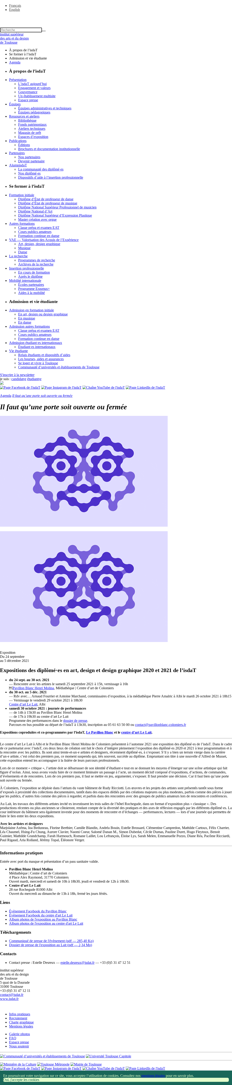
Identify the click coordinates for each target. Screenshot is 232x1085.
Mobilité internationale (25, 280)
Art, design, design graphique (39, 244)
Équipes (15, 104)
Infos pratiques (19, 1014)
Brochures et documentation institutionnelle (49, 149)
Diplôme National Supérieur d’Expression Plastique (55, 215)
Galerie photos (19, 1034)
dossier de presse (75, 721)
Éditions (24, 145)
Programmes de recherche (36, 260)
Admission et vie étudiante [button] (28, 58)
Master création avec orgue (37, 219)
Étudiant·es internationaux (37, 347)
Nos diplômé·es (29, 173)
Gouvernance (27, 92)
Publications (18, 141)
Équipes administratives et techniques (44, 108)
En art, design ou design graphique (43, 314)
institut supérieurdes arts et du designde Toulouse (14, 38)
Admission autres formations (29, 326)
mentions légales (153, 1076)
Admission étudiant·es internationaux (35, 343)
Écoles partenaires (31, 285)
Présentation (18, 80)
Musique (24, 248)
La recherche (18, 256)
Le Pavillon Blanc (99, 732)
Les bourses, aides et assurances (41, 359)
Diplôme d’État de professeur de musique (47, 203)
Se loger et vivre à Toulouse (38, 363)
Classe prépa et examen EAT (38, 228)
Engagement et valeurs (34, 88)
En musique (26, 318)
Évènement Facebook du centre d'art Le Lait (40, 915)
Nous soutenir (19, 1046)
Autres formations (22, 223)
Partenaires (17, 153)
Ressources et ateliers (24, 116)
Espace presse (28, 100)
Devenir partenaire (31, 161)
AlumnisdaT (18, 165)
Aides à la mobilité (31, 293)
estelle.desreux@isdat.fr (77, 962)
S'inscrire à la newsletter (17, 375)
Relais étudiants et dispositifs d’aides (44, 355)
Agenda (14, 62)
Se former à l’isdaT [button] (22, 54)
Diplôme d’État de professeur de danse (45, 199)
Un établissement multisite (37, 96)
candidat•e (18, 379)
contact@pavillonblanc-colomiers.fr (160, 725)
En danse (24, 322)
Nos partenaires (29, 157)
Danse (22, 252)
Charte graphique (21, 1022)
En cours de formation (34, 272)
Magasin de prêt (29, 133)
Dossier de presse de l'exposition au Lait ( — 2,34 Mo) (50, 945)
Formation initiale (21, 195)
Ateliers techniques (31, 128)
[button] (116, 17)
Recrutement (18, 1018)
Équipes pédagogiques (34, 112)
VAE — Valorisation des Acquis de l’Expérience (44, 240)
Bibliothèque (27, 120)
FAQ (12, 1038)
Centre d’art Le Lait (23, 704)
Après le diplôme (30, 276)
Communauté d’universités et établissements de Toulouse (58, 367)
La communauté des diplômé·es (40, 169)
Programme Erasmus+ (34, 289)
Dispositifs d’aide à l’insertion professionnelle (50, 177)
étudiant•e (34, 379)
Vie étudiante (18, 351)
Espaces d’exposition (33, 137)
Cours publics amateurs (34, 232)
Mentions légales (21, 1026)
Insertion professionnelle (26, 268)
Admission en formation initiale (31, 310)
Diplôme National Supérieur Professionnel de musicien (57, 207)
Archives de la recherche (35, 264)
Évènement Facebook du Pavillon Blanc (38, 911)
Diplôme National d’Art (35, 211)
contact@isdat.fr (11, 995)
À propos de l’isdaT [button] (23, 50)
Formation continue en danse (38, 236)
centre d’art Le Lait (136, 732)
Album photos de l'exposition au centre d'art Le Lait (46, 923)
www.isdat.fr (9, 999)
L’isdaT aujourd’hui (32, 84)
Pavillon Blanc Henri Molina (33, 688)
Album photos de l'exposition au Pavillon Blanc (43, 919)
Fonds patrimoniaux (32, 124)
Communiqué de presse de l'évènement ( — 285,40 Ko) (51, 941)
